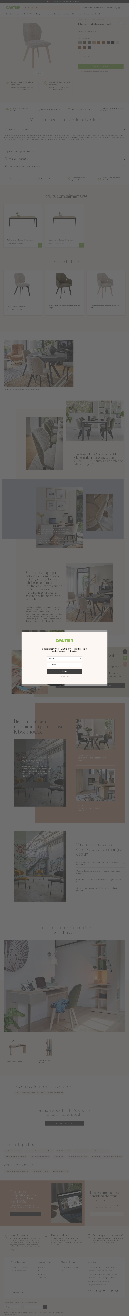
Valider (64, 671)
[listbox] (64, 658)
